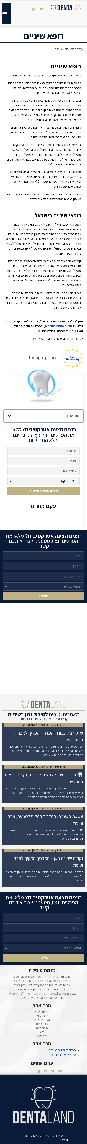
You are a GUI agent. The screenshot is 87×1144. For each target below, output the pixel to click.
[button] (42, 9)
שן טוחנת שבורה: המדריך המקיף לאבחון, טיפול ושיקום (42, 976)
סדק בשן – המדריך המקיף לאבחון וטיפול (42, 998)
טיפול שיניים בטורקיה (58, 326)
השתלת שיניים (42, 1020)
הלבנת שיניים (42, 1016)
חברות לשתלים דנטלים (62, 1050)
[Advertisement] (43, 648)
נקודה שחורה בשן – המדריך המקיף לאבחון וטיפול (42, 989)
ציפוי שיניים (42, 1024)
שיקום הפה (42, 1028)
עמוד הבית (76, 49)
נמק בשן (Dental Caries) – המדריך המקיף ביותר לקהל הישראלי (42, 993)
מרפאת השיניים (42, 1012)
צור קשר (42, 1036)
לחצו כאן (35, 339)
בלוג (42, 1032)
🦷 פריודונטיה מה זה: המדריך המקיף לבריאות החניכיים (42, 981)
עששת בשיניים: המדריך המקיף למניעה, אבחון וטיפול (42, 985)
